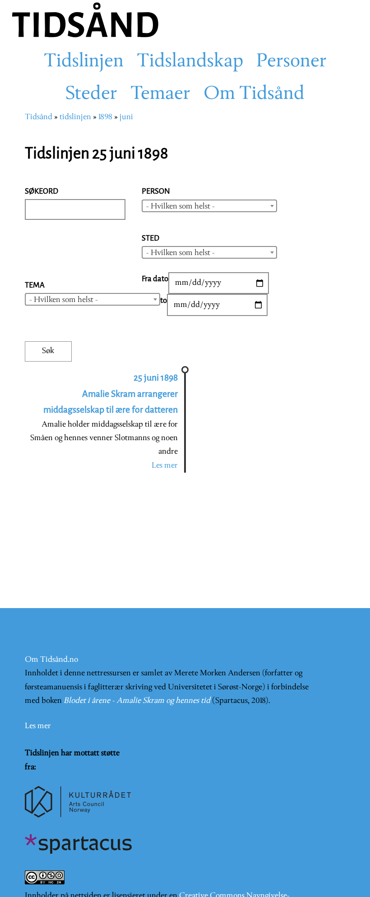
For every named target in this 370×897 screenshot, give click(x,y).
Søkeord (41, 191)
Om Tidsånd (254, 94)
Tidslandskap (190, 62)
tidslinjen (75, 117)
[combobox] (209, 206)
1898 (105, 117)
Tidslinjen (84, 62)
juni (126, 117)
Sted (150, 238)
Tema (35, 285)
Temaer (160, 94)
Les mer (165, 465)
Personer (291, 62)
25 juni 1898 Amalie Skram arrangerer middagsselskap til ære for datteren (110, 393)
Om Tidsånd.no (51, 659)
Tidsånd (38, 117)
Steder (91, 94)
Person (156, 191)
